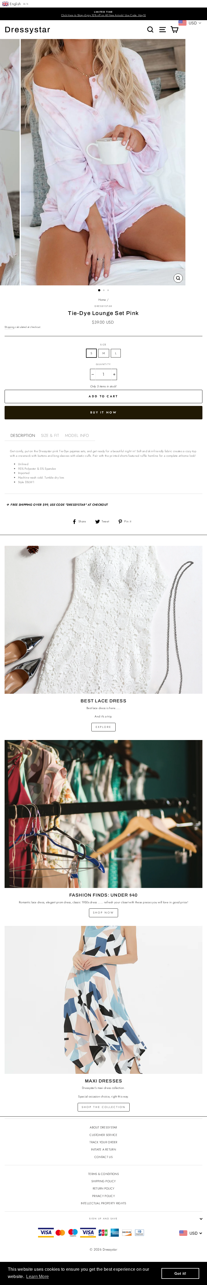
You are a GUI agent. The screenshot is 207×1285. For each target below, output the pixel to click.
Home (102, 300)
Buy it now (103, 412)
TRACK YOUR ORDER (103, 1142)
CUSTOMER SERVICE (103, 1135)
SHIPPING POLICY (103, 1181)
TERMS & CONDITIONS (103, 1174)
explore (103, 727)
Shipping (9, 327)
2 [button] (104, 290)
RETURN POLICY (104, 1188)
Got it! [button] (180, 1273)
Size (103, 344)
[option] (103, 13)
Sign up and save (103, 1218)
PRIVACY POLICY (103, 1196)
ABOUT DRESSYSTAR (103, 1127)
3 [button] (108, 290)
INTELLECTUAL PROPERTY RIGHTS (103, 1203)
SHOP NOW (103, 913)
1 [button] (99, 290)
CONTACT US (103, 1157)
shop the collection (104, 1107)
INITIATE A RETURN (103, 1149)
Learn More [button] (37, 1276)
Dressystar (28, 29)
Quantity (103, 364)
